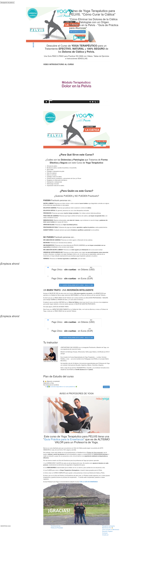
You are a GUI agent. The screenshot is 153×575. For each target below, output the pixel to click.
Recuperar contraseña (108, 526)
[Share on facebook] (33, 43)
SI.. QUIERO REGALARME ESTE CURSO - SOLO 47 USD (76, 285)
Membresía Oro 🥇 (107, 528)
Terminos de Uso (55, 526)
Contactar (105, 533)
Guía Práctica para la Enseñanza (63, 439)
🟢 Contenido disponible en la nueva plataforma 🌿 (62, 386)
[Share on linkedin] (33, 47)
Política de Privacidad (57, 528)
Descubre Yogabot (107, 531)
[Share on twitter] (33, 45)
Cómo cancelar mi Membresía (110, 529)
